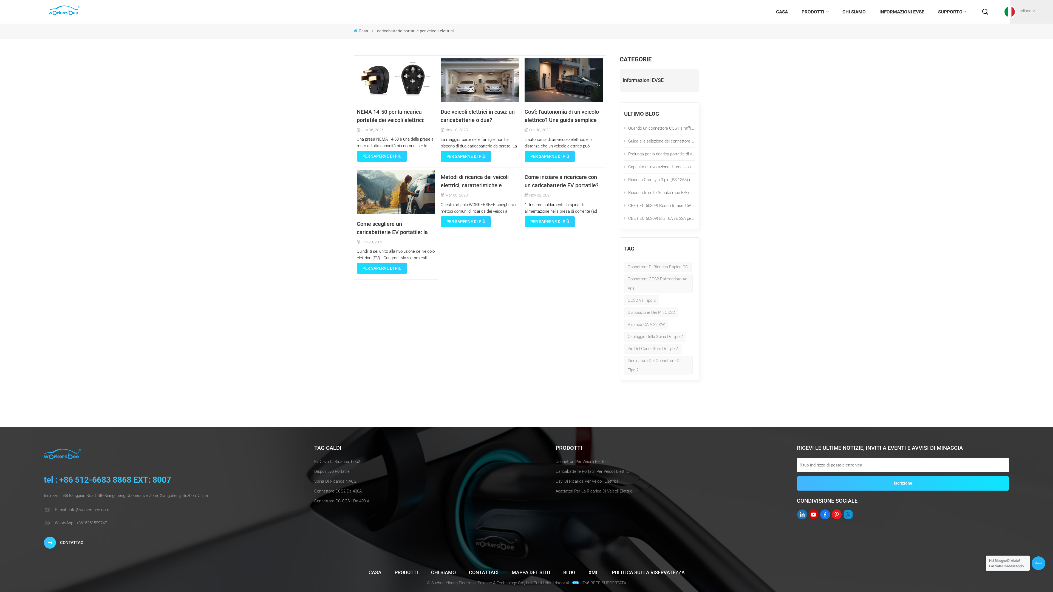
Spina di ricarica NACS (335, 481)
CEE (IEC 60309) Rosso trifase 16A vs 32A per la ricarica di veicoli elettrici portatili (661, 205)
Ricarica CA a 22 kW (646, 324)
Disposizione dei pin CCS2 (651, 312)
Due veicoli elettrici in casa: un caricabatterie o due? (478, 116)
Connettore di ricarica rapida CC (658, 266)
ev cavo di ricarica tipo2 (337, 461)
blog (569, 572)
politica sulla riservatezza (648, 572)
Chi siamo (854, 12)
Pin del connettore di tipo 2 (653, 348)
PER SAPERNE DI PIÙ (382, 156)
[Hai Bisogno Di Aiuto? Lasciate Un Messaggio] (1038, 563)
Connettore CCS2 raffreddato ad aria (657, 284)
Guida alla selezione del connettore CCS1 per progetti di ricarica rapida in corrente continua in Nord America (661, 141)
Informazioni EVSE (901, 12)
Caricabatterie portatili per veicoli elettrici (593, 471)
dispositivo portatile (332, 471)
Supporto (950, 12)
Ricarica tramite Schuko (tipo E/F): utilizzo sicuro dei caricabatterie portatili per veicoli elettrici (661, 192)
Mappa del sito (531, 572)
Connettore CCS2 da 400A (338, 491)
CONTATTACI (72, 542)
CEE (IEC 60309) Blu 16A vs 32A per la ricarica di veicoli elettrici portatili (661, 218)
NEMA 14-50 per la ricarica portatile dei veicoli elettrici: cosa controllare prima (390, 116)
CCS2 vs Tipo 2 (642, 300)
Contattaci (484, 572)
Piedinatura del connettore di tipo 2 (654, 365)
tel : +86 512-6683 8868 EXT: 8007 (107, 480)
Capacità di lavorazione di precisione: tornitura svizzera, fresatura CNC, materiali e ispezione (661, 166)
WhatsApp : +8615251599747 (81, 522)
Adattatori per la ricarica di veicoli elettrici (594, 491)
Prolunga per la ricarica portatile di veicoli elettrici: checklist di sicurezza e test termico (661, 154)
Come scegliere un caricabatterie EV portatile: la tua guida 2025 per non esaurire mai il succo (395, 228)
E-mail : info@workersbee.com (82, 509)
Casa (782, 12)
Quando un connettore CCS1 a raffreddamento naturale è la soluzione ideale (661, 128)
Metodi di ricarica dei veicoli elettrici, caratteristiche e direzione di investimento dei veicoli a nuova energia (476, 181)
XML (593, 572)
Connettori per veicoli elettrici (582, 461)
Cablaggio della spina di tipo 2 (655, 336)
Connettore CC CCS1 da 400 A (341, 501)
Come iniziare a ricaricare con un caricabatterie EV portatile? (562, 181)
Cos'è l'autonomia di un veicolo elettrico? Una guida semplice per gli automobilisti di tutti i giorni (562, 116)
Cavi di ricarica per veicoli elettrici (587, 481)
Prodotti (813, 12)
